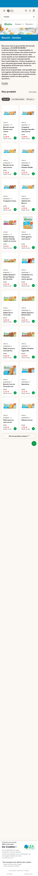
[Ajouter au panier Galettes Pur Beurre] (33, 209)
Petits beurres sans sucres (8, 421)
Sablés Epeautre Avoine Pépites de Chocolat (9, 277)
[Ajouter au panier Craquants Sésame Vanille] (33, 173)
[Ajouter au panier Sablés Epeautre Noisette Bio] (33, 321)
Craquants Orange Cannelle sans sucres (27, 129)
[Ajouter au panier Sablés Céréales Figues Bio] (33, 357)
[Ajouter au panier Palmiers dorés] (33, 428)
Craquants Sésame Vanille (27, 166)
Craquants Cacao (9, 201)
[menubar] (25, 24)
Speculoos (25, 384)
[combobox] (19, 16)
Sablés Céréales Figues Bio (27, 349)
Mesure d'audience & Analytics (12, 866)
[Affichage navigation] (4, 11)
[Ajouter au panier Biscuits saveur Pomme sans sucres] (15, 138)
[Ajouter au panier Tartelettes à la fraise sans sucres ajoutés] (33, 285)
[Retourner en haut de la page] (34, 443)
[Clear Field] (33, 16)
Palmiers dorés (27, 420)
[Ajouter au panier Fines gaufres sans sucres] (33, 247)
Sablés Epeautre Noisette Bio (27, 314)
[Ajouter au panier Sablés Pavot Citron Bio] (15, 321)
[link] (26, 11)
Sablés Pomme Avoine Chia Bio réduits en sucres (9, 239)
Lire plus (5, 83)
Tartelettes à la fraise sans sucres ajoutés (27, 277)
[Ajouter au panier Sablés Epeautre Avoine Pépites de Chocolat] (15, 285)
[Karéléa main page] (8, 24)
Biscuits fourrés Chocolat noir (9, 385)
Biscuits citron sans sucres (8, 166)
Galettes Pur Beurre (26, 202)
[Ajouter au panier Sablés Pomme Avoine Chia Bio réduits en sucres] (15, 247)
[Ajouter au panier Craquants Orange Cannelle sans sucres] (33, 138)
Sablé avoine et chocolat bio (9, 349)
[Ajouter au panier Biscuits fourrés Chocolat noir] (15, 392)
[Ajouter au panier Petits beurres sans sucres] (15, 428)
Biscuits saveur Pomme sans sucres (8, 129)
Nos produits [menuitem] (30, 24)
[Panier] (34, 11)
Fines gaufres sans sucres (26, 238)
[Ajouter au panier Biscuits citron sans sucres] (15, 173)
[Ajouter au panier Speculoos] (33, 392)
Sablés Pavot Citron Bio (8, 314)
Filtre (4, 99)
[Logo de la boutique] (10, 10)
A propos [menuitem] (18, 24)
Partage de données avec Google (12, 864)
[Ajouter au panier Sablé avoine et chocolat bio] (15, 357)
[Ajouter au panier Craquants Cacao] (15, 209)
